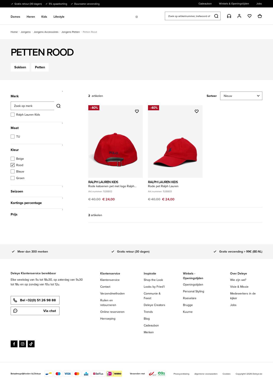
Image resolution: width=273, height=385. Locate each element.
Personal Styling (193, 291)
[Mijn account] (239, 16)
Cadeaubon (151, 325)
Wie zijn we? (238, 280)
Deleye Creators (154, 305)
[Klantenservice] (229, 16)
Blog (147, 318)
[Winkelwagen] (259, 16)
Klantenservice (110, 280)
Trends (148, 312)
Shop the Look (153, 280)
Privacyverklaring (181, 373)
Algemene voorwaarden (206, 373)
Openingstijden (193, 284)
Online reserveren (112, 312)
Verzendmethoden (112, 293)
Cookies (227, 373)
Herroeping (107, 318)
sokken (20, 67)
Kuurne (188, 312)
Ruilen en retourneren (108, 302)
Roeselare (189, 298)
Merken (149, 332)
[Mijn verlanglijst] (249, 16)
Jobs (233, 305)
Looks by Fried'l (154, 286)
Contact (105, 286)
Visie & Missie (239, 286)
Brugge (188, 305)
